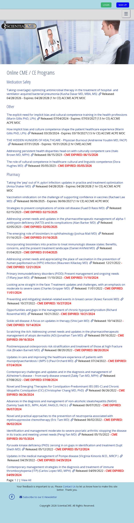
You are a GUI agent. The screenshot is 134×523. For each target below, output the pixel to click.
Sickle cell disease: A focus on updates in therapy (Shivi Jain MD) (48, 321)
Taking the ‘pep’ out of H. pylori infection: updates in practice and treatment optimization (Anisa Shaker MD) (65, 184)
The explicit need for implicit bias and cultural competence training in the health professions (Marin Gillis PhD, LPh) (67, 116)
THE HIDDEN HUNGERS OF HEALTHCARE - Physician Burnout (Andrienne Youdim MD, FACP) (67, 140)
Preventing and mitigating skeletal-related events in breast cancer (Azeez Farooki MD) (63, 299)
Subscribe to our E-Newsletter (39, 497)
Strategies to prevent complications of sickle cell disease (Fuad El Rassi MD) (56, 208)
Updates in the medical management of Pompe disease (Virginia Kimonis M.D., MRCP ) (62, 456)
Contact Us (69, 486)
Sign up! (122, 4)
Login (106, 4)
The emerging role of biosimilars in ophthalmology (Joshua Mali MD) (52, 233)
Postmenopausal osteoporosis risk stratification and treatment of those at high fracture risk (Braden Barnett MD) (64, 348)
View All (26, 480)
